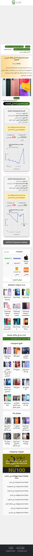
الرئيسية (27, 47)
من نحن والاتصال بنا (22, 551)
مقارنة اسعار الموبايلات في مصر (18, 482)
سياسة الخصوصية (10, 551)
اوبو (8, 263)
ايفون (26, 263)
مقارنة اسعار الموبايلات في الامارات (14, 47)
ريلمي (17, 274)
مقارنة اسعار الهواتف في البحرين (18, 513)
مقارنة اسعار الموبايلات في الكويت (17, 500)
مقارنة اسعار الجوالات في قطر (19, 508)
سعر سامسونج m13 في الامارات (22, 49)
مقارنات (11, 548)
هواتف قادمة (20, 548)
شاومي (26, 274)
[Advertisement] (16, 25)
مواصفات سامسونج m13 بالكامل (16, 242)
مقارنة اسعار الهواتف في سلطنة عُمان (17, 504)
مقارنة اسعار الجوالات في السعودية (17, 487)
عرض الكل (6, 252)
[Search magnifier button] (28, 338)
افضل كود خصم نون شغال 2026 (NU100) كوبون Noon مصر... (16, 463)
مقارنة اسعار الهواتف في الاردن (19, 495)
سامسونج (16, 98)
